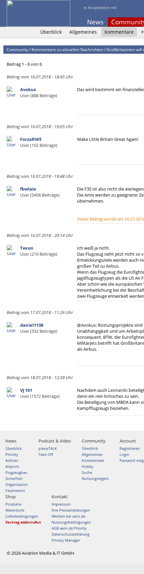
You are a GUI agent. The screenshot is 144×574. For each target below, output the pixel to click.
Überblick (51, 32)
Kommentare (119, 32)
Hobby (87, 466)
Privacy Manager (66, 540)
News (95, 22)
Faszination (15, 490)
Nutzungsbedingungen (71, 522)
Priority (11, 454)
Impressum (61, 504)
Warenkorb (14, 510)
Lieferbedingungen (21, 516)
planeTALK (48, 448)
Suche (87, 472)
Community (17, 49)
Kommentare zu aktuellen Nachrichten (67, 49)
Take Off (46, 454)
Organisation (16, 484)
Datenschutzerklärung (70, 534)
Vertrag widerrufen (23, 522)
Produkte (13, 504)
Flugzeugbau (16, 472)
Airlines (11, 460)
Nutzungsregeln (95, 478)
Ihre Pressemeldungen (71, 510)
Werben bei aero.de (68, 516)
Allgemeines (83, 32)
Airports (12, 466)
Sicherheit (13, 478)
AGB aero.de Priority (69, 528)
